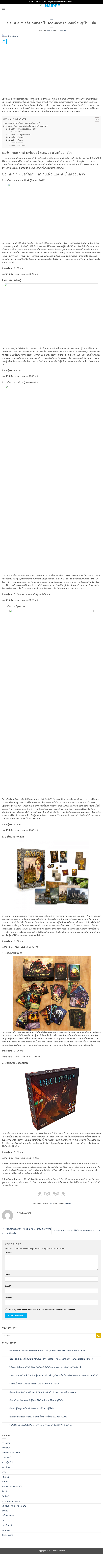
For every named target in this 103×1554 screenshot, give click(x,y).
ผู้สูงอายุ (5, 1477)
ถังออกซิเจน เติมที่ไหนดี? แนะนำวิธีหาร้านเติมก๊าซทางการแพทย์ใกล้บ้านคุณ (42, 1392)
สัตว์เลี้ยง (6, 1491)
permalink (67, 1203)
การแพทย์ (6, 1457)
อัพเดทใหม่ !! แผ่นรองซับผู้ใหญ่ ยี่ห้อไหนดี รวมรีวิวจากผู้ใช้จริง (36, 1400)
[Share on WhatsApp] (40, 1194)
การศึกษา (6, 1448)
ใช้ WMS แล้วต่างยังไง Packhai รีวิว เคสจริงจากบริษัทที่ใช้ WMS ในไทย (40, 1425)
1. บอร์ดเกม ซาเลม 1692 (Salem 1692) (23, 129)
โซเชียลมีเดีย (7, 1535)
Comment (9, 1253)
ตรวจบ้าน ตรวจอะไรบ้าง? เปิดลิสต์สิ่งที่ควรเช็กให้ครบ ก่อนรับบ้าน (38, 1417)
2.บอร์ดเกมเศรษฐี (15, 132)
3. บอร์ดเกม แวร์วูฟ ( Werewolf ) (21, 134)
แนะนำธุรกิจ (7, 1525)
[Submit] (98, 1335)
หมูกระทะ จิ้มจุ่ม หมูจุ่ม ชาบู (14, 1506)
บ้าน (4, 1472)
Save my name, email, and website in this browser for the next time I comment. (42, 1310)
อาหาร (5, 1511)
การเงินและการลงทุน (11, 1453)
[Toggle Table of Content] (95, 119)
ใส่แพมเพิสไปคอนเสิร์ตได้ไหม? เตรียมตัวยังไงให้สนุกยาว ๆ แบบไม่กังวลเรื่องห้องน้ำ (45, 1367)
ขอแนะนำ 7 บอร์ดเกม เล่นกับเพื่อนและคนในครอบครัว (26, 126)
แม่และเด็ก (6, 1530)
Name (8, 1274)
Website (8, 1298)
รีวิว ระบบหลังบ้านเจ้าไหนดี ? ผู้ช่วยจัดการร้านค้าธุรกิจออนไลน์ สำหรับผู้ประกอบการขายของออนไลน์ (53, 1375)
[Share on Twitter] (49, 1194)
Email (8, 1286)
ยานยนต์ (5, 1482)
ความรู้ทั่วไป (7, 1462)
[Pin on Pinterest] (58, 1194)
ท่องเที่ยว (6, 1467)
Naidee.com (61, 30)
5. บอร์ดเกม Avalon (16, 140)
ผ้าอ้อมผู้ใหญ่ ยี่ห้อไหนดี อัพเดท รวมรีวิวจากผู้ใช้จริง (31, 1408)
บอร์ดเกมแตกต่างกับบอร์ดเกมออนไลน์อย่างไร (23, 123)
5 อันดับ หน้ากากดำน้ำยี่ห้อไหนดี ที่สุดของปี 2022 (75, 1230)
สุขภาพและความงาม (11, 1501)
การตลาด (6, 1443)
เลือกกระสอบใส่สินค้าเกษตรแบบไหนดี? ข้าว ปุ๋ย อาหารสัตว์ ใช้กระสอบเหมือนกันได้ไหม (47, 1351)
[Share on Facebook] (45, 1194)
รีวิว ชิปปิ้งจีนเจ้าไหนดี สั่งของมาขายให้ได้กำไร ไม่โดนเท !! (35, 1384)
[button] (3, 9)
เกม (51, 19)
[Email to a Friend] (54, 1194)
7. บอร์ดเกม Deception (17, 145)
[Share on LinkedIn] (63, 1194)
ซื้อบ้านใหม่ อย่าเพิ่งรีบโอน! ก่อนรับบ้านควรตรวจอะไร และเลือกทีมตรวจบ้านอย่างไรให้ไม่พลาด (51, 1359)
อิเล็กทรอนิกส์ (8, 1516)
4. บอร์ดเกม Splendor (16, 137)
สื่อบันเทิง (6, 1496)
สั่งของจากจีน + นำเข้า (12, 1486)
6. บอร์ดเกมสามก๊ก (16, 143)
